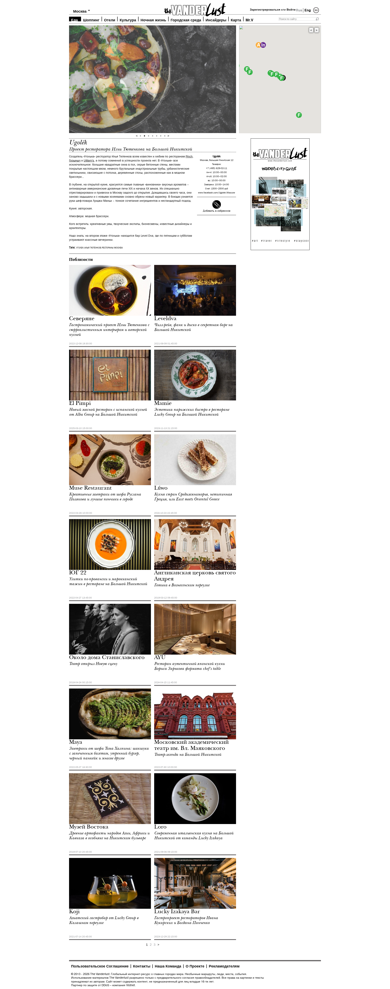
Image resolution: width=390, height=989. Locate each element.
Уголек (80, 247)
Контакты (141, 966)
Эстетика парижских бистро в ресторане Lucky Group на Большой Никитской (191, 412)
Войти (291, 9)
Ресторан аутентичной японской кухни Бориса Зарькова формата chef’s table (189, 666)
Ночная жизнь (153, 19)
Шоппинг (91, 19)
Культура (128, 19)
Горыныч (74, 161)
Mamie (163, 404)
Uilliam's (89, 161)
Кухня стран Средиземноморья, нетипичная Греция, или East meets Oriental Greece (193, 497)
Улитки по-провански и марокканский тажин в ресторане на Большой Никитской (108, 581)
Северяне (81, 319)
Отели (109, 19)
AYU (160, 658)
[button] (281, 78)
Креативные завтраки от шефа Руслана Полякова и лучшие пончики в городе (105, 497)
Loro (160, 827)
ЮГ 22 (77, 573)
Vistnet (130, 985)
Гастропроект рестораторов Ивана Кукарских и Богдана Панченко (186, 920)
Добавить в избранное (216, 211)
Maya (75, 742)
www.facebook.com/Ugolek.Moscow (216, 192)
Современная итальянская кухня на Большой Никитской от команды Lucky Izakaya (193, 835)
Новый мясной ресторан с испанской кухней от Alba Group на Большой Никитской (108, 412)
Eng (307, 10)
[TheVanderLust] (195, 8)
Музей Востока (88, 827)
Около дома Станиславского (107, 658)
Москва (80, 11)
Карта (236, 19)
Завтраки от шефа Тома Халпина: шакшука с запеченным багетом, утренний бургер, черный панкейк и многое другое (109, 753)
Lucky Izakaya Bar (177, 912)
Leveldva (165, 319)
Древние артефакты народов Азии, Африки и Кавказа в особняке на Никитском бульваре (109, 835)
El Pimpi (80, 404)
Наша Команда (168, 966)
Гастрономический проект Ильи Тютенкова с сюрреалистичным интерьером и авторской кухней (109, 329)
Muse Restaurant (90, 488)
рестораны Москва (112, 247)
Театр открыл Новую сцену (93, 663)
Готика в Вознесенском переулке (181, 585)
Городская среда (186, 19)
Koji (74, 912)
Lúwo (161, 488)
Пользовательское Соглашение (100, 966)
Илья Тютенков (92, 247)
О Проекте (195, 966)
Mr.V (249, 19)
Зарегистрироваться (265, 9)
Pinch (189, 156)
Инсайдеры (216, 19)
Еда (74, 19)
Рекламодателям (224, 966)
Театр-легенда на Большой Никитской (187, 754)
